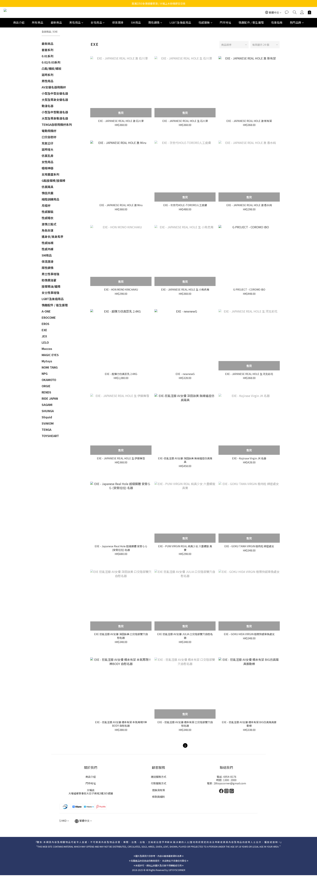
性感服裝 (204, 22)
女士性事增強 (50, 292)
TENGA (46, 429)
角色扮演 (47, 230)
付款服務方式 (158, 783)
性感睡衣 (47, 218)
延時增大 (47, 149)
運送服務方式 (158, 777)
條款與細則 (158, 796)
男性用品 (75, 22)
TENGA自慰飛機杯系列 (57, 124)
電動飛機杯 (49, 131)
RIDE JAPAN (50, 398)
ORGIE (46, 386)
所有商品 (37, 22)
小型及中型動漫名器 (55, 112)
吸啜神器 (47, 168)
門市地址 (225, 22)
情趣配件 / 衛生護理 (251, 22)
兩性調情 (154, 22)
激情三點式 (49, 224)
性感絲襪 (47, 243)
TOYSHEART (50, 436)
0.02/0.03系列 (51, 62)
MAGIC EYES (50, 355)
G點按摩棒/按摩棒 (53, 180)
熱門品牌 (295, 22)
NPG (45, 373)
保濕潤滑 (117, 22)
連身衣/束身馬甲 (52, 236)
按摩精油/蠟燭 (51, 286)
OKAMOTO (49, 380)
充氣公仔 (47, 143)
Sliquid (47, 417)
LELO (45, 342)
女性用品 (96, 22)
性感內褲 (47, 249)
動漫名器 (47, 106)
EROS (45, 324)
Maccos (47, 348)
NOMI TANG (50, 367)
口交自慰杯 (49, 137)
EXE (55, 31)
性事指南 (277, 22)
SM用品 (136, 22)
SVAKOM (48, 423)
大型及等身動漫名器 (55, 118)
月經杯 (46, 205)
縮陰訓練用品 (50, 199)
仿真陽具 (47, 187)
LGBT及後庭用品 (180, 22)
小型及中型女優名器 (55, 93)
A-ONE (46, 311)
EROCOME (49, 317)
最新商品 (56, 22)
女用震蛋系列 (50, 174)
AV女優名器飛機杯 (54, 87)
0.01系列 (47, 56)
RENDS (46, 392)
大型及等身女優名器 (55, 99)
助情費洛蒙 (49, 280)
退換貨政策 (158, 790)
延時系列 (47, 75)
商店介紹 (19, 22)
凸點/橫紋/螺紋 (51, 68)
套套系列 (47, 50)
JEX (44, 336)
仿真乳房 (47, 155)
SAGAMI (47, 404)
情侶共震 (47, 193)
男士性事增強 (50, 274)
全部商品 (46, 31)
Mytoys (47, 361)
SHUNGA (48, 411)
